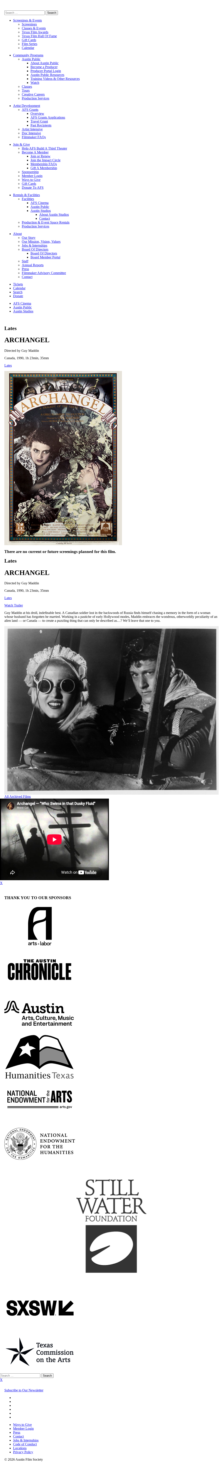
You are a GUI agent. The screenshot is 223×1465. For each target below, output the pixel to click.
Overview (37, 113)
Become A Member (35, 152)
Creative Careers (33, 94)
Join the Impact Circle (45, 160)
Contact (44, 218)
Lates (8, 365)
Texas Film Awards (35, 32)
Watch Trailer (13, 605)
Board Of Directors (35, 249)
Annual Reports (33, 265)
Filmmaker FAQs (34, 137)
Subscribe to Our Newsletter (23, 1390)
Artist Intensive (32, 129)
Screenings (29, 24)
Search (17, 292)
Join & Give (21, 144)
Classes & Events (34, 28)
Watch (34, 82)
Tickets (18, 284)
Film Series (29, 44)
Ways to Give (31, 180)
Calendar (28, 48)
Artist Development (26, 106)
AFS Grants (30, 109)
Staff (25, 261)
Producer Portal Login (45, 71)
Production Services (35, 98)
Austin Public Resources (47, 75)
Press (25, 269)
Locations (20, 1448)
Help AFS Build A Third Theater (44, 148)
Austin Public (31, 59)
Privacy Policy (23, 1452)
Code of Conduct (25, 1444)
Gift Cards (29, 40)
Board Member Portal (45, 257)
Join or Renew (40, 156)
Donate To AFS (33, 187)
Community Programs (28, 55)
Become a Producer (43, 67)
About (17, 234)
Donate (18, 296)
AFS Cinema (39, 203)
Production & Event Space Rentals (45, 222)
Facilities (28, 199)
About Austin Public (44, 63)
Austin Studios (40, 210)
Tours (26, 90)
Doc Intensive (31, 133)
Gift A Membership (43, 168)
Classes (27, 86)
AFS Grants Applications (47, 117)
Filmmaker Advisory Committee (44, 273)
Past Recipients (40, 125)
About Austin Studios (54, 214)
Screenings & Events (27, 20)
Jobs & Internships (34, 245)
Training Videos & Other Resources (55, 79)
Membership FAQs (43, 164)
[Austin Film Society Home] (4, 8)
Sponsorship (30, 172)
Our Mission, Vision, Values (41, 241)
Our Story (28, 237)
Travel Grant (39, 121)
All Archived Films (17, 796)
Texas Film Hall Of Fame (39, 36)
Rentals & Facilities (26, 195)
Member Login (32, 176)
